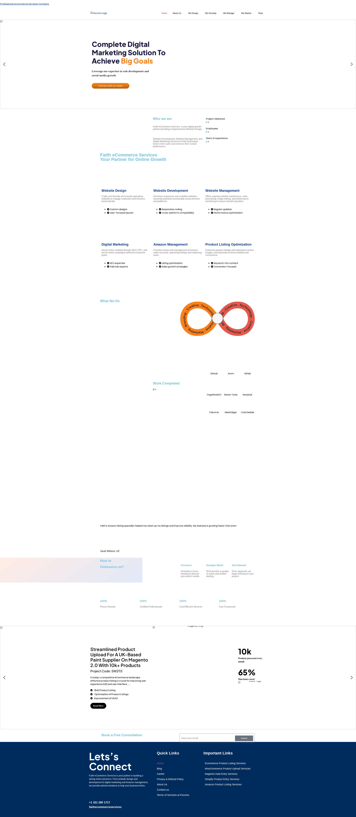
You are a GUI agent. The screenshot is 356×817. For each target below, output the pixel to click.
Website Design (114, 190)
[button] (177, 13)
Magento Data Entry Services (221, 774)
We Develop (210, 13)
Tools (260, 13)
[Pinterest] (109, 793)
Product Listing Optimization (228, 244)
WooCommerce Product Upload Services (227, 768)
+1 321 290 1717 (99, 802)
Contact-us (163, 789)
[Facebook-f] (92, 793)
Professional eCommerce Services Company (24, 4)
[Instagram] (135, 793)
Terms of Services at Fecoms (173, 795)
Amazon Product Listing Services (223, 784)
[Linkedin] (101, 793)
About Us (177, 13)
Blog (159, 768)
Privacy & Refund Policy (170, 779)
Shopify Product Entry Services (222, 779)
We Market (246, 13)
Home (164, 13)
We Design (193, 13)
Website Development (170, 190)
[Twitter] (118, 793)
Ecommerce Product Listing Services (225, 763)
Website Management (222, 190)
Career (161, 774)
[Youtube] (126, 793)
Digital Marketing (115, 244)
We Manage (228, 13)
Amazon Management (170, 244)
